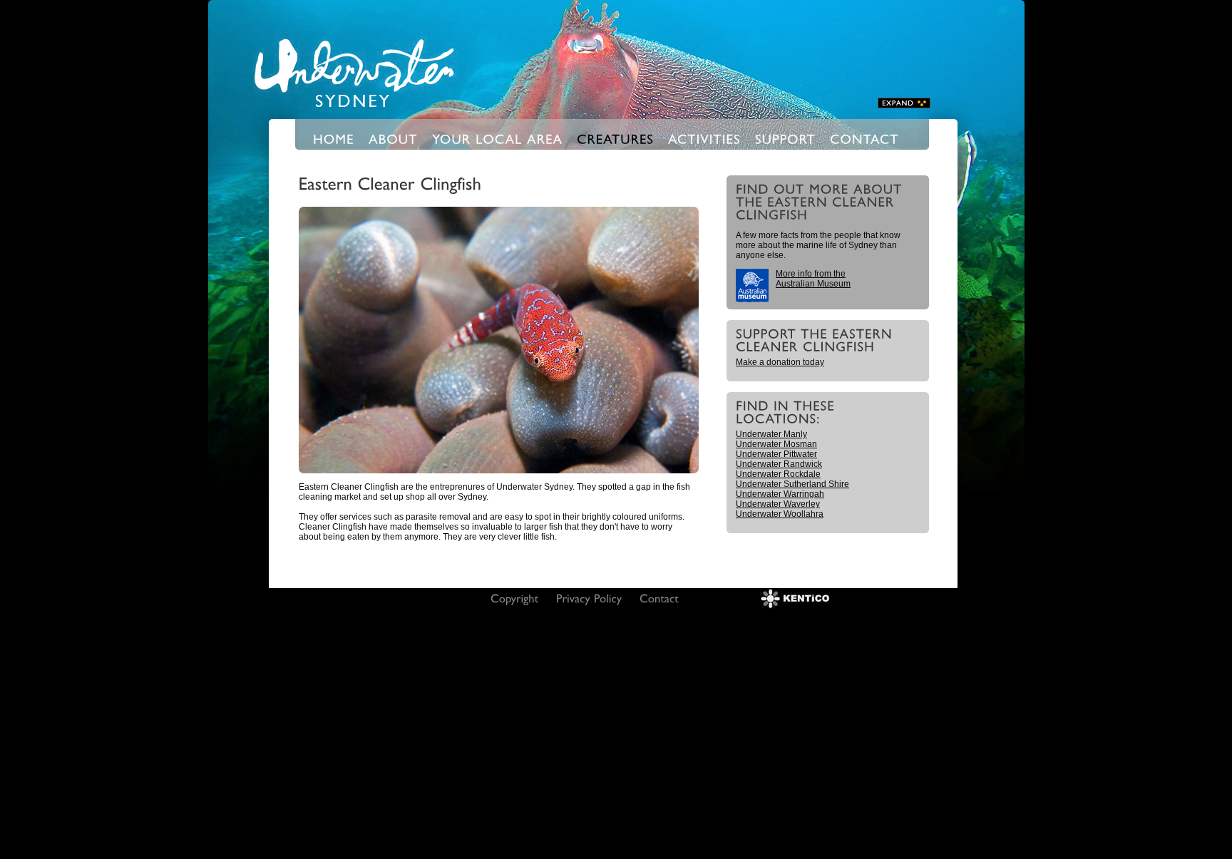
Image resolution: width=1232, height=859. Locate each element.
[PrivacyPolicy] (589, 598)
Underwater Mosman (776, 444)
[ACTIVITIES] (704, 138)
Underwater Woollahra (779, 514)
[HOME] (333, 138)
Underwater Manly (771, 434)
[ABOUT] (393, 138)
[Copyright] (515, 598)
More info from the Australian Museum (813, 279)
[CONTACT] (864, 138)
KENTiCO (795, 598)
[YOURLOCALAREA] (497, 138)
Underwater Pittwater (776, 454)
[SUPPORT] (785, 138)
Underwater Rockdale (778, 474)
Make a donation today (780, 362)
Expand (904, 103)
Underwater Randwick (779, 464)
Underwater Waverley (778, 504)
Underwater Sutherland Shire (792, 484)
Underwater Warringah (780, 494)
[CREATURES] (615, 138)
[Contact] (659, 598)
